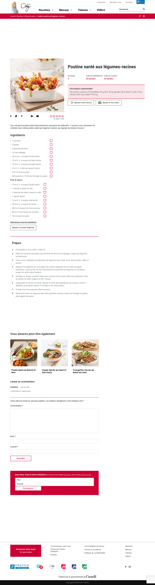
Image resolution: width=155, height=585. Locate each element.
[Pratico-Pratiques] (20, 566)
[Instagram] (144, 16)
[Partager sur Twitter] (16, 116)
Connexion (101, 2)
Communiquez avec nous (61, 546)
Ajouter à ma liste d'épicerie (23, 227)
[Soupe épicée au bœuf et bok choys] (54, 352)
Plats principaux (30, 16)
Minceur (64, 10)
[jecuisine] (63, 566)
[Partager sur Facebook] (10, 116)
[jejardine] (84, 566)
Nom (13, 436)
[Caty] (53, 566)
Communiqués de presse (94, 546)
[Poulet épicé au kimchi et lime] (23, 352)
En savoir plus (26, 550)
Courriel (14, 447)
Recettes (44, 10)
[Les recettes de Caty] (20, 7)
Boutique (129, 2)
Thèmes (83, 10)
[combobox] (130, 9)
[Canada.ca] (91, 576)
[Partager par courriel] (37, 116)
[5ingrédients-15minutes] (40, 566)
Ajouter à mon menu (111, 103)
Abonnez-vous (115, 2)
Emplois (54, 555)
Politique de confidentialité (94, 553)
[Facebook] (125, 567)
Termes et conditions (92, 549)
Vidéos (101, 9)
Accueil (13, 16)
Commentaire (16, 406)
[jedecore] (74, 566)
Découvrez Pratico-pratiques (58, 550)
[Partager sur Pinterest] (21, 116)
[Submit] (143, 9)
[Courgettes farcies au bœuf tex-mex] (85, 352)
